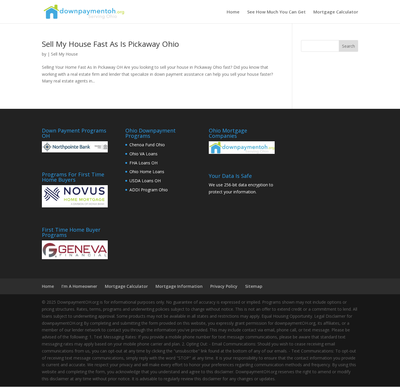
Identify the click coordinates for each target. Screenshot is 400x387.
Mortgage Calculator (335, 12)
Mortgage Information (179, 286)
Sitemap (253, 286)
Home (233, 12)
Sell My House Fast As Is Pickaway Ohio (110, 44)
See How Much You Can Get (276, 12)
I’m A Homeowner (79, 286)
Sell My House (64, 54)
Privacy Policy (223, 286)
